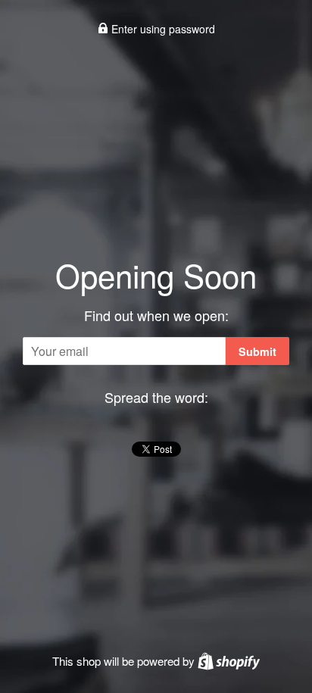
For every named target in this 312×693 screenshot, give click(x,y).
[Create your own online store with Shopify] (229, 661)
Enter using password (161, 28)
